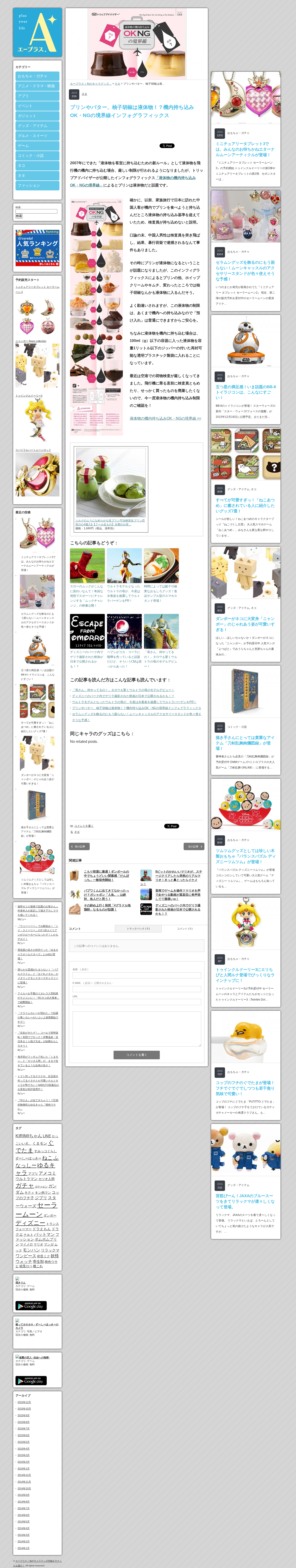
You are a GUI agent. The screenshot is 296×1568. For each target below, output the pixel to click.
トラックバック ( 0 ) (138, 928)
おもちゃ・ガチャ (32, 76)
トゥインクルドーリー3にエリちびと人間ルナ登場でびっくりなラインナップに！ (245, 975)
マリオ (38, 1244)
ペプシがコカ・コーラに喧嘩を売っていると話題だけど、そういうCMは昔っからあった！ (124, 659)
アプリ (23, 96)
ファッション (29, 185)
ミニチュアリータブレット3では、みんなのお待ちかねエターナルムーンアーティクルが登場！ (245, 149)
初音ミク (43, 1256)
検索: (18, 207)
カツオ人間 (46, 1179)
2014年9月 (24, 1495)
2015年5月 (24, 1442)
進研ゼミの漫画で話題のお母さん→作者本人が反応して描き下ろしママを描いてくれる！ (38, 910)
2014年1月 (24, 1548)
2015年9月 (24, 1415)
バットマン (44, 1234)
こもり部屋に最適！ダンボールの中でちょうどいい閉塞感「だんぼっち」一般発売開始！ (106, 876)
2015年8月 (24, 1422)
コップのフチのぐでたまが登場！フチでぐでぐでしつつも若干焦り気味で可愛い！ (245, 1088)
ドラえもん (41, 1229)
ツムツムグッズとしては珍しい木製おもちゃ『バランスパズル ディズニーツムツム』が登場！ (246, 856)
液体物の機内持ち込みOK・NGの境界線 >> (165, 418)
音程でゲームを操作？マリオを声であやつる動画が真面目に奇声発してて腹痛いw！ (177, 895)
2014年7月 (24, 1508)
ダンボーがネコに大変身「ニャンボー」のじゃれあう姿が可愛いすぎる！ (245, 624)
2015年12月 (24, 1402)
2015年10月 (24, 1408)
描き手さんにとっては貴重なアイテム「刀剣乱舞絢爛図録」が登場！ (245, 743)
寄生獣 (38, 1261)
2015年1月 (24, 1468)
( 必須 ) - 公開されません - (93, 983)
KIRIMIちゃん (28, 1135)
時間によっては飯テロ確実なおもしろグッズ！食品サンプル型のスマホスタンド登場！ (160, 593)
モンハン (31, 1250)
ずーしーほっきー (28, 1158)
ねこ (47, 1158)
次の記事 (193, 846)
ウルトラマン (26, 1179)
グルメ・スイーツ (32, 136)
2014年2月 (24, 1541)
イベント (25, 106)
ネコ (21, 165)
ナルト (28, 1234)
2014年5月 (24, 1521)
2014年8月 (24, 1501)
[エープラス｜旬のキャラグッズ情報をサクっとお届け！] (37, 55)
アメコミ (47, 1173)
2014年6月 (24, 1515)
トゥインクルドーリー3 (28, 395)
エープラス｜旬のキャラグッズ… (91, 83)
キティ (29, 1192)
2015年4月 (24, 1448)
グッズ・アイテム (32, 126)
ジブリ (41, 1198)
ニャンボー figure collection (30, 341)
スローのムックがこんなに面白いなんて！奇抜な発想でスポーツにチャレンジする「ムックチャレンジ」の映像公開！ (86, 596)
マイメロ (26, 1244)
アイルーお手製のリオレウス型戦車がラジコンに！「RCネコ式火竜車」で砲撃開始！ (38, 997)
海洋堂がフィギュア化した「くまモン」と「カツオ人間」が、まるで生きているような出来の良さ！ (38, 1061)
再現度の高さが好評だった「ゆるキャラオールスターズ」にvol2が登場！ (38, 954)
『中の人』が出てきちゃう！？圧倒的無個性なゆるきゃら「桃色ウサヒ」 (38, 1104)
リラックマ (50, 1250)
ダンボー (49, 1215)
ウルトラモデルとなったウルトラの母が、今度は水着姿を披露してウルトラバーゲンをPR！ (123, 593)
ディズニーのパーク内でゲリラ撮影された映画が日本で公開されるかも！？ (86, 659)
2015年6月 (24, 1435)
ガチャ (24, 1185)
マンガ (49, 1244)
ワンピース (25, 1256)
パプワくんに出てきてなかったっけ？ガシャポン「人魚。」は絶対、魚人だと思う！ (106, 895)
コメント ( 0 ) (185, 928)
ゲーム (23, 146)
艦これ (38, 1266)
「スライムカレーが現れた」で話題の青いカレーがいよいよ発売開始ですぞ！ (38, 1017)
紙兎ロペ (25, 1266)
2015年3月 (24, 1455)
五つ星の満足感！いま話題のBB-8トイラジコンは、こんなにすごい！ (246, 392)
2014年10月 (24, 1488)
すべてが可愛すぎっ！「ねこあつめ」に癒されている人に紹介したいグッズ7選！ (245, 505)
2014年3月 (24, 1535)
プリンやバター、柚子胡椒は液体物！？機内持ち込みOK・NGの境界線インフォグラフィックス (136, 708)
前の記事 (80, 846)
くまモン (39, 1143)
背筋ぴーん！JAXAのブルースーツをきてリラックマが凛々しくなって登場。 (245, 1201)
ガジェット (27, 116)
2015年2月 (24, 1461)
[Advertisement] (137, 131)
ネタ (21, 175)
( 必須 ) (80, 969)
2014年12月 (24, 1475)
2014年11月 (24, 1481)
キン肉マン (43, 1192)
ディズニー (30, 1223)
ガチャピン (41, 1186)
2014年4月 (24, 1528)
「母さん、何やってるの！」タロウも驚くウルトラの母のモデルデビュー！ (160, 659)
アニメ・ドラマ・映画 (36, 86)
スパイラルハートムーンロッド (33, 450)
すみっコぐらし (45, 1151)
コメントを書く (84, 825)
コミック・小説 (31, 156)
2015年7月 (24, 1428)
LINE (47, 1136)
